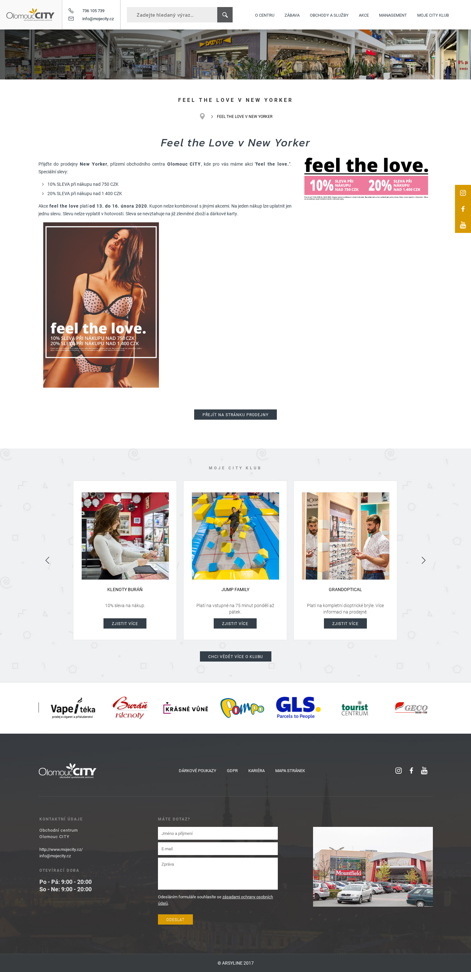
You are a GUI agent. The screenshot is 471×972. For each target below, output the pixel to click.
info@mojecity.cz (98, 18)
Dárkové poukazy (197, 770)
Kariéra (256, 770)
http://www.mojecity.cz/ (61, 849)
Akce (364, 15)
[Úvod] (205, 116)
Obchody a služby (329, 15)
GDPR (232, 770)
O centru (264, 15)
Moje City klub (433, 15)
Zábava (292, 15)
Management (393, 15)
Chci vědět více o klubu (235, 656)
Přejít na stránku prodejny (235, 414)
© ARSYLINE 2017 (236, 963)
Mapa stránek (290, 770)
